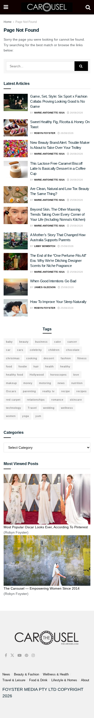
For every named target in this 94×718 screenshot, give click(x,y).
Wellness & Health (56, 674)
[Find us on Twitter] (12, 655)
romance (57, 399)
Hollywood (37, 374)
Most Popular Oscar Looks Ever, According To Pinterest (46, 527)
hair (36, 366)
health (49, 366)
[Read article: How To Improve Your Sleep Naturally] (16, 307)
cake (57, 341)
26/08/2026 (76, 112)
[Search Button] (88, 7)
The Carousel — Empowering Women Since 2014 (42, 588)
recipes (81, 391)
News (6, 674)
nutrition (77, 383)
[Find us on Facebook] (6, 655)
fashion (66, 358)
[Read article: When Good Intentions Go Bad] (16, 287)
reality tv (48, 391)
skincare (76, 399)
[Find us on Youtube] (19, 655)
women (11, 416)
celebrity (36, 349)
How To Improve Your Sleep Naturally (58, 302)
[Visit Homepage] (47, 7)
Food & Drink (38, 680)
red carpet (13, 399)
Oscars (11, 391)
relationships (36, 399)
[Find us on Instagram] (33, 655)
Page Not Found (26, 22)
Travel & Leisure (13, 680)
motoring (45, 383)
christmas (13, 358)
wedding (48, 407)
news (61, 383)
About (85, 680)
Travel (32, 407)
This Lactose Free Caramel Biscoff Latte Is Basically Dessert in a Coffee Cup (58, 168)
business (41, 341)
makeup (11, 383)
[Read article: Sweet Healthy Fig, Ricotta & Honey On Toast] (16, 128)
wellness (67, 407)
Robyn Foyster (44, 133)
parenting (29, 391)
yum (38, 416)
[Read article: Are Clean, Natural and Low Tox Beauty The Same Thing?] (16, 194)
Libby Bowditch (44, 246)
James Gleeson (44, 287)
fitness (82, 358)
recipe (65, 391)
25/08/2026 (76, 200)
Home (8, 22)
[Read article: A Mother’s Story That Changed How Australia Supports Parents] (16, 241)
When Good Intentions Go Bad (53, 281)
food (9, 366)
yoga (25, 416)
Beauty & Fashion (26, 674)
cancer (72, 341)
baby (9, 341)
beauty (24, 341)
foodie (23, 366)
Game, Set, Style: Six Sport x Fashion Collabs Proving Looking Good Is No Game (58, 101)
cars (20, 349)
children (54, 349)
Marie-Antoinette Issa (49, 112)
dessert (49, 358)
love (76, 374)
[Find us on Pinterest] (26, 655)
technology (13, 407)
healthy (65, 366)
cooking (31, 358)
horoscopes (58, 374)
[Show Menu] (6, 7)
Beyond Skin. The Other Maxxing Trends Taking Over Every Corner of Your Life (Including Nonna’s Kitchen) (57, 214)
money (28, 383)
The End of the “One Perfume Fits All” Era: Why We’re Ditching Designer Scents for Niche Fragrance (58, 260)
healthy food (14, 374)
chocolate (73, 349)
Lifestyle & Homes (64, 680)
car (8, 349)
